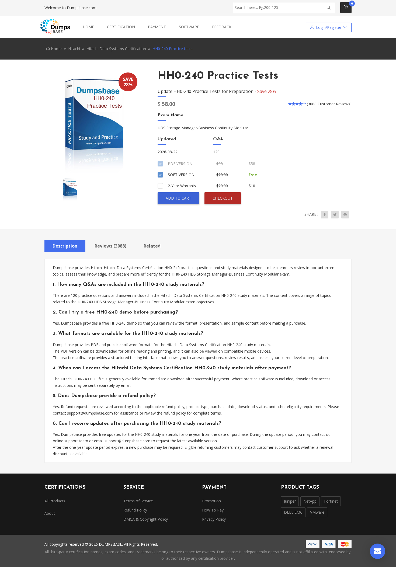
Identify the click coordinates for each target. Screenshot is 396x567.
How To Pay (213, 510)
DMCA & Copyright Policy (145, 519)
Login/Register (328, 27)
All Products (54, 500)
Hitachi (74, 48)
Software (189, 26)
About (49, 513)
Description (65, 246)
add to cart (178, 198)
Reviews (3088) (110, 246)
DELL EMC (293, 512)
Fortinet (331, 501)
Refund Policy (135, 510)
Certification (121, 26)
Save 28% (266, 91)
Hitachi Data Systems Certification (116, 48)
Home (88, 26)
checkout (223, 198)
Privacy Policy (214, 519)
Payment (157, 26)
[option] (92, 123)
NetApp (310, 501)
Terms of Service (138, 500)
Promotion (211, 500)
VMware (317, 512)
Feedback (221, 26)
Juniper (290, 501)
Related (152, 246)
